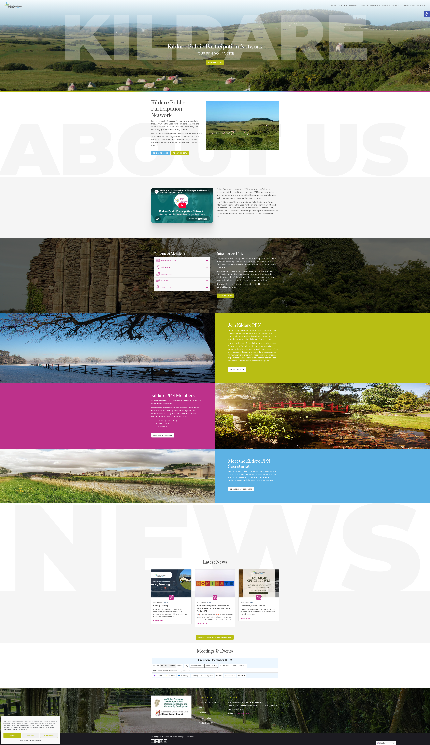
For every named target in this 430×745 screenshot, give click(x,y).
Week (179, 666)
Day (186, 666)
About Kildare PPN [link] (207, 702)
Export (241, 675)
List (164, 666)
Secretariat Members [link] (241, 489)
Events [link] (385, 5)
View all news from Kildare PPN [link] (215, 637)
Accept (12, 735)
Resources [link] (409, 5)
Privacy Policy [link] (205, 718)
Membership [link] (372, 5)
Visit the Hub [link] (225, 296)
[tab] (182, 260)
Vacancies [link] (396, 5)
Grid (156, 666)
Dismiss (30, 735)
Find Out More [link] (160, 153)
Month (172, 666)
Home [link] (333, 5)
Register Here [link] (215, 63)
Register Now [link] (180, 153)
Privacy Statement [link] (35, 740)
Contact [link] (421, 5)
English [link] (383, 743)
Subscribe (229, 675)
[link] (427, 14)
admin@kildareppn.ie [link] (243, 713)
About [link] (342, 5)
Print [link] (219, 676)
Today (234, 666)
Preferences (49, 735)
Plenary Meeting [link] (160, 606)
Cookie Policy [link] (23, 740)
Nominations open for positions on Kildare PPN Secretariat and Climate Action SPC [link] (213, 608)
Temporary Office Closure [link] (253, 606)
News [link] (209, 602)
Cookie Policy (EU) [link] (207, 723)
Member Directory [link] (162, 435)
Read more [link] (158, 620)
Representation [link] (356, 5)
